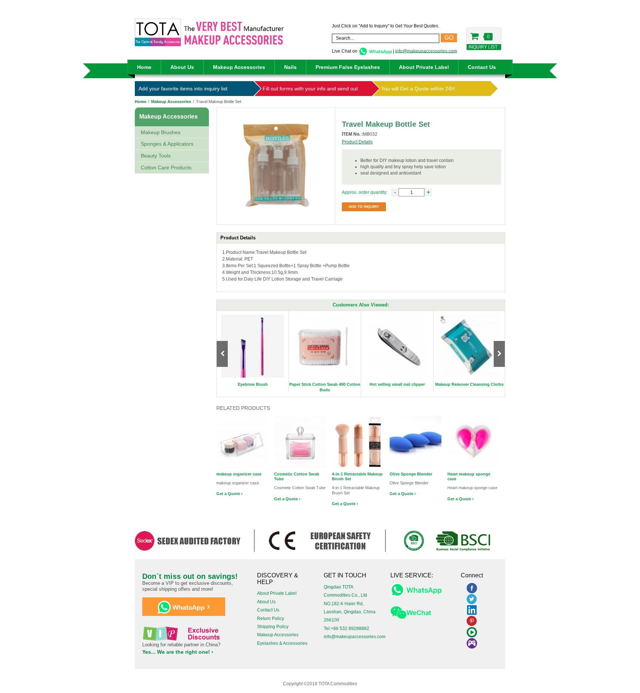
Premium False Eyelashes (348, 67)
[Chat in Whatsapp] (375, 50)
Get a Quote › (229, 493)
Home (144, 67)
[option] (253, 351)
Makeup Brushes (160, 132)
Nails (290, 67)
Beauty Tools (156, 156)
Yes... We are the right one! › (177, 652)
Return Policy (270, 618)
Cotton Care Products (166, 167)
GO (448, 37)
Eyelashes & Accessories (282, 643)
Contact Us (482, 67)
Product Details (357, 142)
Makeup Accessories (239, 67)
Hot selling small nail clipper (397, 384)
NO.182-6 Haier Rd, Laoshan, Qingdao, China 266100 (350, 612)
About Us (182, 67)
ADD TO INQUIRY (364, 207)
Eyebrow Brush (253, 384)
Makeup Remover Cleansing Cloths (469, 384)
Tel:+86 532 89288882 (346, 628)
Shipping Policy (273, 626)
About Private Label (424, 67)
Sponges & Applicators (167, 144)
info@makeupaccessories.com (426, 50)
